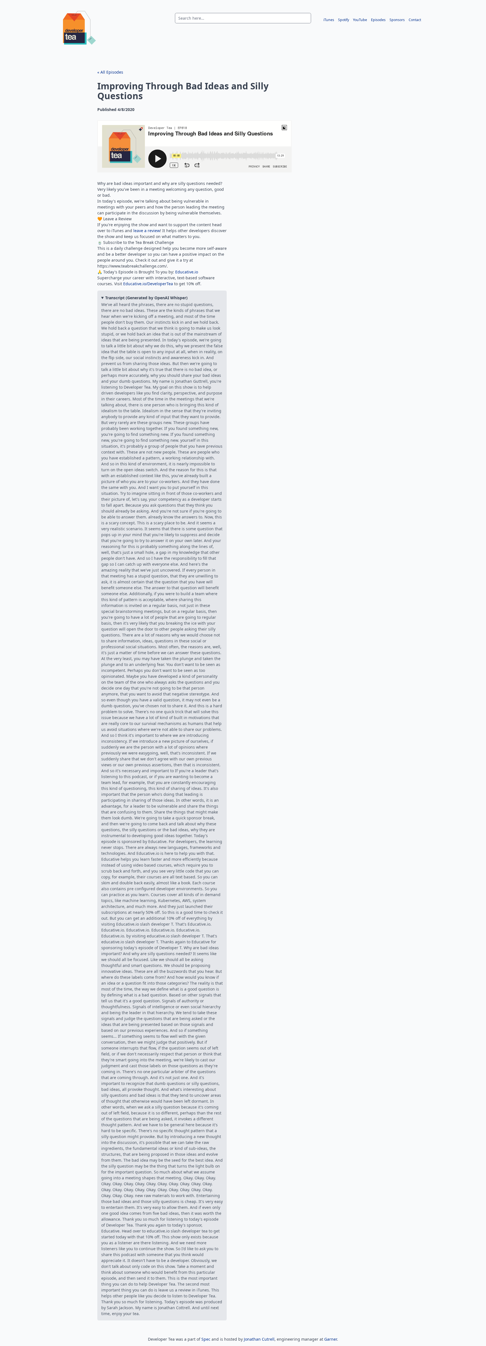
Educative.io (186, 272)
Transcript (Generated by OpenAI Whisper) (146, 297)
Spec (205, 1339)
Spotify (343, 19)
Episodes (378, 19)
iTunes (328, 19)
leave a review (146, 230)
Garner (330, 1339)
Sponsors (397, 19)
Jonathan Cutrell (259, 1339)
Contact (415, 19)
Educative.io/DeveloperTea (148, 283)
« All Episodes (110, 72)
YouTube (360, 19)
